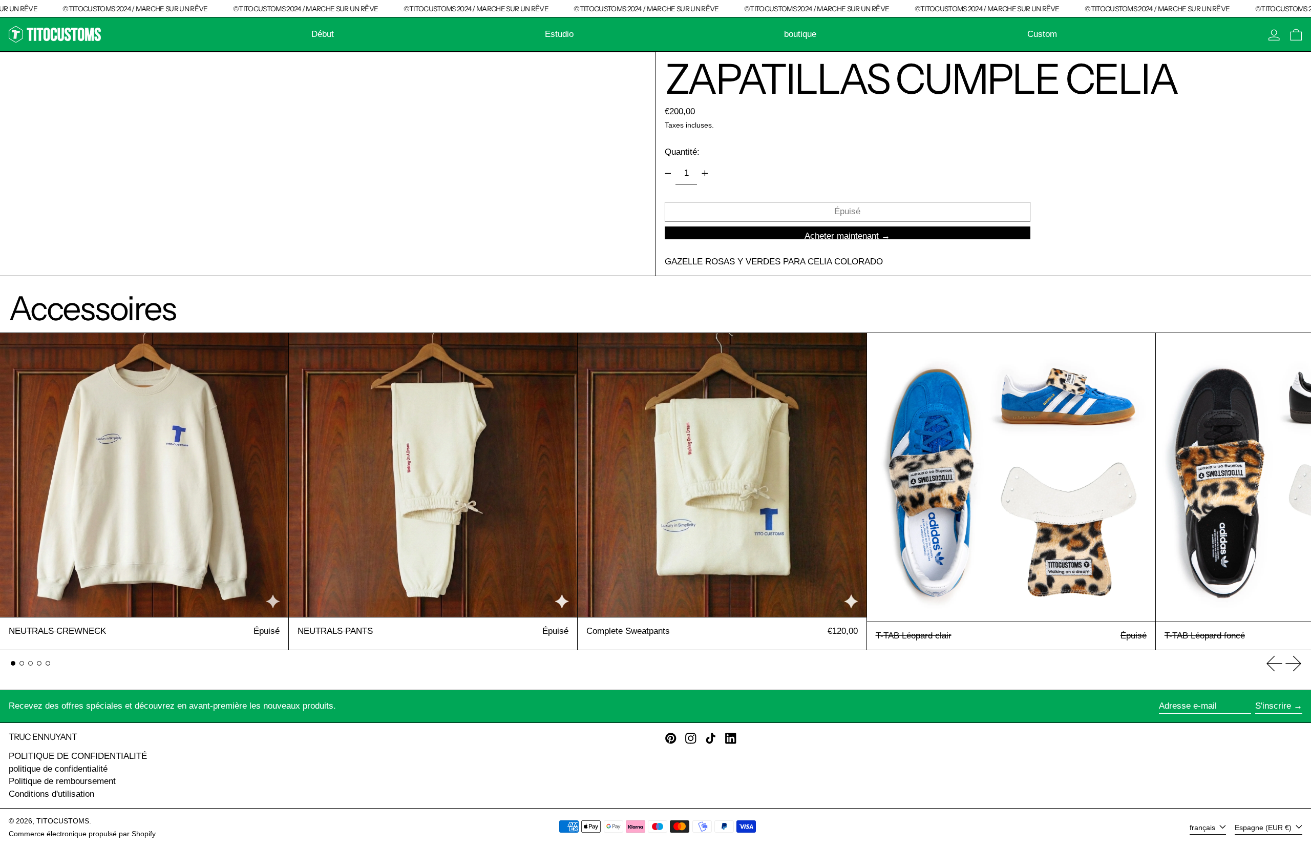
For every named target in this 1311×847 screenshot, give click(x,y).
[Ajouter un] (704, 173)
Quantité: (682, 152)
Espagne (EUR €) (1264, 827)
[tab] (13, 663)
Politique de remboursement (62, 781)
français (1203, 827)
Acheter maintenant (842, 235)
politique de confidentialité (58, 769)
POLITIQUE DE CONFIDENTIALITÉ (78, 756)
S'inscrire (1273, 706)
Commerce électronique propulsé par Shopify (82, 834)
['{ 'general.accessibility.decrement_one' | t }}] (667, 173)
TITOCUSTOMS (62, 821)
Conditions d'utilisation (51, 794)
